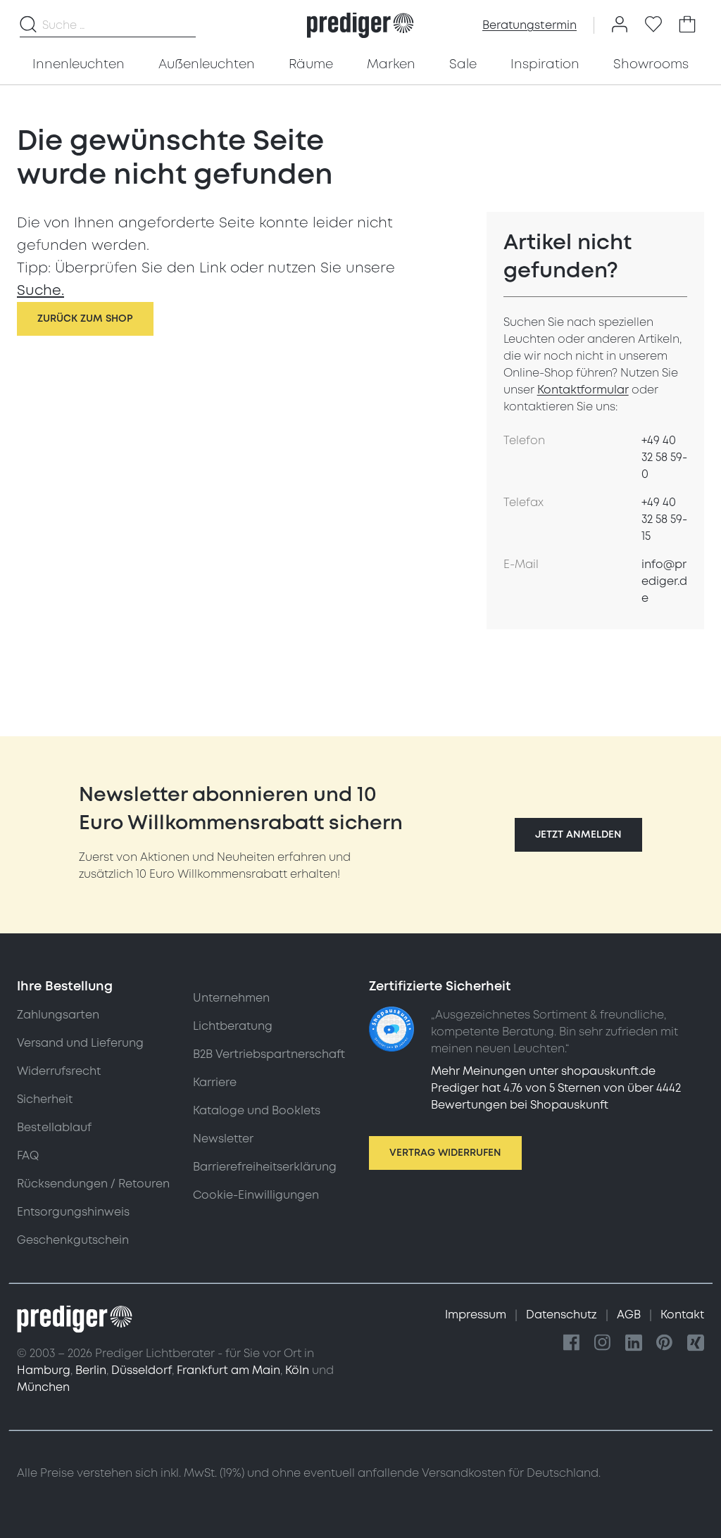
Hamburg (43, 1370)
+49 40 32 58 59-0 (664, 457)
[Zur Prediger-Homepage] (360, 25)
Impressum (477, 1315)
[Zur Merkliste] (653, 25)
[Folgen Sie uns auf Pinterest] (664, 1343)
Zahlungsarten (58, 1015)
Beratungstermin (529, 25)
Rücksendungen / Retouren (93, 1184)
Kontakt (682, 1315)
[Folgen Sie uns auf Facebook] (571, 1343)
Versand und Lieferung (80, 1043)
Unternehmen (231, 998)
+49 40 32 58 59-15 (664, 519)
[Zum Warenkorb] (687, 25)
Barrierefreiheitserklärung (265, 1167)
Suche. (40, 291)
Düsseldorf (141, 1370)
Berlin (90, 1370)
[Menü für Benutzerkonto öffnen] (619, 25)
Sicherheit (45, 1099)
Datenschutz (563, 1315)
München (43, 1387)
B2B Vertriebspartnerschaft (269, 1054)
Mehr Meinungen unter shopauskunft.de (543, 1071)
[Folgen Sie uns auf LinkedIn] (633, 1343)
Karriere (215, 1082)
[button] (578, 835)
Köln (297, 1370)
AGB (630, 1315)
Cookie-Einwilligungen (256, 1195)
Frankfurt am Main (228, 1370)
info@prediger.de (664, 581)
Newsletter (223, 1139)
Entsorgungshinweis (73, 1212)
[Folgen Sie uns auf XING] (695, 1343)
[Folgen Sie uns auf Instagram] (602, 1343)
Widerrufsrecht (59, 1071)
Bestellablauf (54, 1127)
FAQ (28, 1156)
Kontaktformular (583, 390)
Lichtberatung (232, 1026)
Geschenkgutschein (73, 1240)
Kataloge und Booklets (256, 1110)
